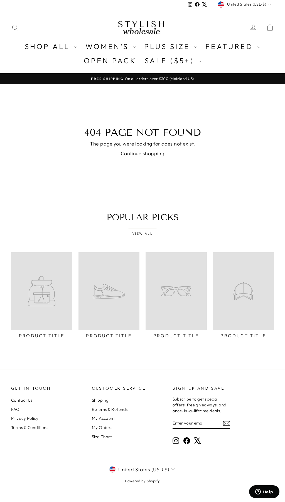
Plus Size (168, 46)
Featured (230, 46)
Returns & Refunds (110, 409)
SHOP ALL (49, 46)
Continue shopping (142, 153)
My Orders (102, 427)
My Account (103, 418)
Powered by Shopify (142, 481)
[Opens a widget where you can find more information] (264, 492)
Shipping (100, 400)
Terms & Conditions (29, 427)
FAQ (15, 409)
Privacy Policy (24, 418)
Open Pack (110, 60)
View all (142, 233)
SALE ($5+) (171, 60)
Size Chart (102, 436)
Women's (108, 46)
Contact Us (22, 400)
